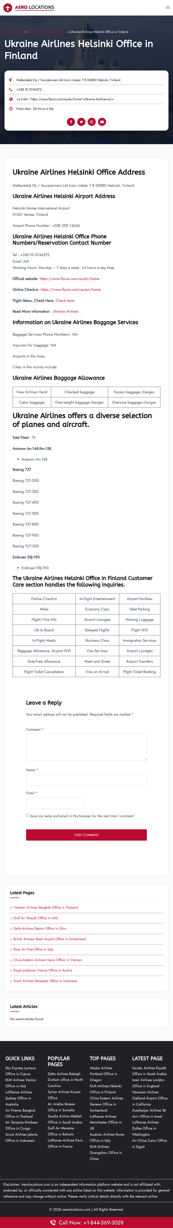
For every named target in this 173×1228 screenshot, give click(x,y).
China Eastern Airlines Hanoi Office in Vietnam (46, 960)
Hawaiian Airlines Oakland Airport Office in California (150, 1098)
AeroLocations (14, 32)
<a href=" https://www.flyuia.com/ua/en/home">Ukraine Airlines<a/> (65, 99)
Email (32, 793)
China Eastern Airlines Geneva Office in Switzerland (106, 1104)
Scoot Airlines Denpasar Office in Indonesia (43, 981)
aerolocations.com (77, 1209)
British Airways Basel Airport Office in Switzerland (48, 939)
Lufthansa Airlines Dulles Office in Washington (145, 1128)
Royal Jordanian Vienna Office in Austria (41, 970)
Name (32, 770)
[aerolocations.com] (28, 7)
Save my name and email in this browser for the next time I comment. (82, 816)
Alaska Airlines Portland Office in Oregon (103, 1074)
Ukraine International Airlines (47, 32)
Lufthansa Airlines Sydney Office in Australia (18, 1098)
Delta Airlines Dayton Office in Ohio (38, 929)
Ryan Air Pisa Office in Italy (31, 950)
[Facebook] (71, 122)
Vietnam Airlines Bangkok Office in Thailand (44, 908)
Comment (35, 729)
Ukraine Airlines (65, 311)
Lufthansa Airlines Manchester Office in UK (106, 1122)
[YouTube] (102, 122)
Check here (65, 300)
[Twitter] (81, 122)
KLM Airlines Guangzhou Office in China (106, 1152)
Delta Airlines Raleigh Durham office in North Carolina (65, 1080)
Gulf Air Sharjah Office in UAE (34, 918)
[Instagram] (92, 122)
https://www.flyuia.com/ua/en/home (70, 278)
